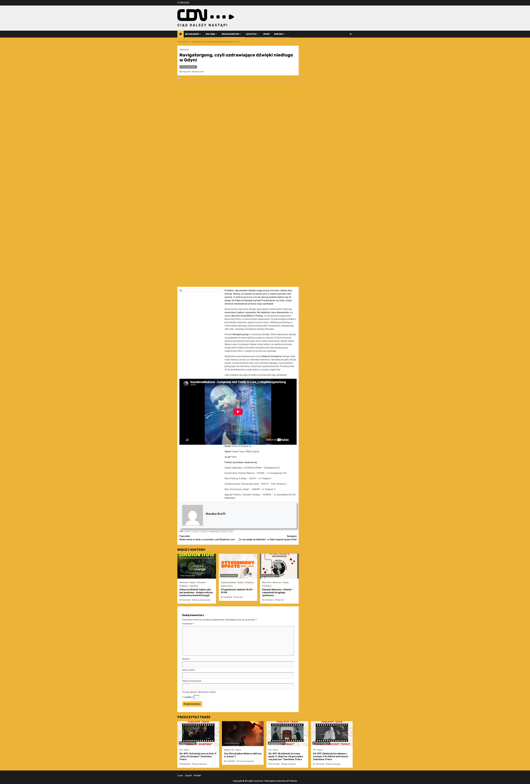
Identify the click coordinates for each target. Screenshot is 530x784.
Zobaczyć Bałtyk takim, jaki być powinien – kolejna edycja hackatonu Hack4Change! (196, 592)
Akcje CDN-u (266, 582)
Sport (266, 34)
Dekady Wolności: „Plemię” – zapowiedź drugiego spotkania (278, 592)
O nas (180, 775)
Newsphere (270, 781)
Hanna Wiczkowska (246, 761)
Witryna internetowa (191, 681)
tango (224, 531)
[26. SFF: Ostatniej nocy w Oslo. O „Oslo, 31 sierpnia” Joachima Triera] (198, 733)
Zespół (188, 775)
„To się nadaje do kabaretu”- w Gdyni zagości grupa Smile (267, 538)
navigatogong (214, 531)
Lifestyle (251, 34)
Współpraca (183, 586)
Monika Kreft (199, 72)
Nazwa (186, 659)
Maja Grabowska (200, 764)
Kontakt (278, 34)
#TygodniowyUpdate (228, 582)
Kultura (210, 34)
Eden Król (239, 597)
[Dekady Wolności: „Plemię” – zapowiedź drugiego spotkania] (279, 566)
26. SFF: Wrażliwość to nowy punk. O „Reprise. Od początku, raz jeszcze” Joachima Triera (285, 756)
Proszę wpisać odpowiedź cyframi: (199, 692)
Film (181, 750)
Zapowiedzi (194, 586)
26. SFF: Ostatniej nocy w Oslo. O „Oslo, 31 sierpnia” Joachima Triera (197, 756)
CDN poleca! (184, 50)
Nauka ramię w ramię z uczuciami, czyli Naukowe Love (207, 538)
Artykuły (193, 582)
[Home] (180, 34)
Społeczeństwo (230, 34)
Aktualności (192, 34)
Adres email (188, 670)
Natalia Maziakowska (202, 600)
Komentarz (188, 623)
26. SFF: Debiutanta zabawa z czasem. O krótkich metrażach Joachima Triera (330, 756)
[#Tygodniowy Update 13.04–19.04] (238, 566)
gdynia (187, 531)
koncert (195, 531)
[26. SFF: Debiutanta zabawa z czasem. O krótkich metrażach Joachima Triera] (332, 733)
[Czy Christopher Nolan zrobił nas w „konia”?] (243, 733)
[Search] (350, 34)
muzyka (203, 531)
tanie (231, 531)
